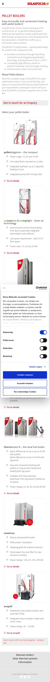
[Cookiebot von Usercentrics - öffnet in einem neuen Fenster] (36, 288)
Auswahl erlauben (25, 383)
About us (27, 674)
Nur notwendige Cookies (25, 392)
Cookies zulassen (25, 375)
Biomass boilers (25, 654)
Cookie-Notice (17, 674)
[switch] (43, 340)
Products (34, 674)
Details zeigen (35, 367)
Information (25, 662)
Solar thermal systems (25, 658)
